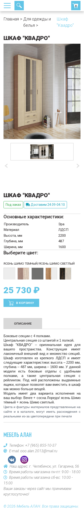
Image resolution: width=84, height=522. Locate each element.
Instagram (24, 460)
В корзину (24, 303)
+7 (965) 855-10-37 (36, 5)
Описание (23, 323)
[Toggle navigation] (9, 5)
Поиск (19, 5)
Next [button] (77, 166)
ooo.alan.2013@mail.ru (38, 451)
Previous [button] (7, 166)
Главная (11, 19)
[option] (42, 151)
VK (12, 460)
